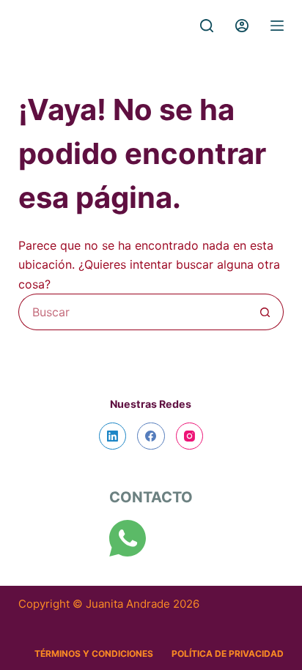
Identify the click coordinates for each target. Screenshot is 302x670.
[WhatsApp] (127, 538)
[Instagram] (190, 436)
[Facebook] (151, 436)
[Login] (241, 25)
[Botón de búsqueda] (265, 312)
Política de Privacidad (228, 653)
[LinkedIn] (113, 436)
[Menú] (277, 25)
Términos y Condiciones (93, 653)
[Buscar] (206, 25)
